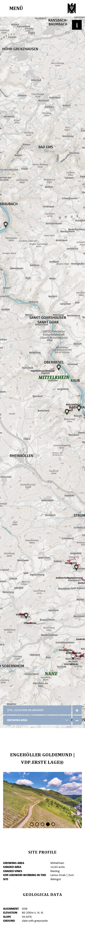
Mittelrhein (57, 863)
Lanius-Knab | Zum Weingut (62, 877)
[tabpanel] (42, 800)
